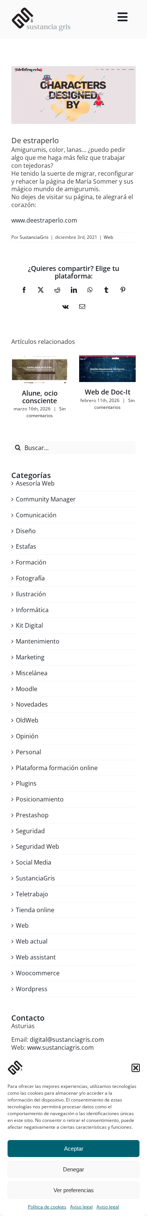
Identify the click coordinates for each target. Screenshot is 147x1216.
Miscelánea (31, 673)
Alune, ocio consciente (40, 396)
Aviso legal (81, 1207)
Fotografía (30, 578)
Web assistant (36, 957)
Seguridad (30, 831)
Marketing (30, 657)
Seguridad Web (37, 847)
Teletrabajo (32, 894)
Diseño (26, 531)
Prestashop (32, 815)
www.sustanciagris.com (60, 1047)
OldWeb (27, 720)
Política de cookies (47, 1207)
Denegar (73, 1169)
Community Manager (46, 499)
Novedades (32, 705)
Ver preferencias (74, 1190)
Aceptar (73, 1148)
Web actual (31, 941)
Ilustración (31, 594)
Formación (31, 562)
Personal (28, 752)
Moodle (26, 689)
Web (108, 237)
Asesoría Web (35, 483)
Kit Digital (29, 626)
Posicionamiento (40, 799)
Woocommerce (38, 973)
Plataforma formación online (57, 768)
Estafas (26, 547)
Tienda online (35, 910)
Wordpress (31, 989)
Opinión (27, 736)
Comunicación (36, 515)
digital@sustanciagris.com (67, 1039)
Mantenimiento (38, 641)
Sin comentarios (46, 412)
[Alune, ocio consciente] (39, 369)
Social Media (33, 862)
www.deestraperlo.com (44, 220)
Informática (32, 610)
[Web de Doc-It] (107, 368)
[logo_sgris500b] (41, 10)
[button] (135, 1068)
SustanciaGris (34, 237)
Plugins (26, 783)
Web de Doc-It (107, 391)
